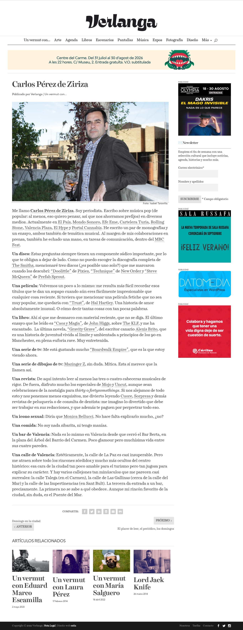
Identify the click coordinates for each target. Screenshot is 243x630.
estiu (73, 626)
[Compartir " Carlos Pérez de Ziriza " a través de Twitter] (91, 511)
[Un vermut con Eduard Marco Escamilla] (30, 561)
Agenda (71, 40)
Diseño (192, 40)
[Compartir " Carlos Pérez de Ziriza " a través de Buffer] (106, 511)
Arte (57, 40)
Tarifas (196, 625)
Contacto (208, 625)
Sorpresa (142, 396)
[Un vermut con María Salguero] (111, 561)
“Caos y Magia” (68, 323)
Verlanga (37, 94)
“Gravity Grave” (82, 329)
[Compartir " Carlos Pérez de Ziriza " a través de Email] (113, 511)
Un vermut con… (37, 40)
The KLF (131, 323)
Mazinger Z (74, 364)
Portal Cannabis (87, 228)
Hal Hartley (102, 303)
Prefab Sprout (51, 277)
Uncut (120, 385)
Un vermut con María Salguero (109, 585)
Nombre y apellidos (191, 181)
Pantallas (125, 40)
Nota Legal (50, 626)
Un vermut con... (55, 94)
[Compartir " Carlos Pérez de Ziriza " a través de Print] (120, 511)
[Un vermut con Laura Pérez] (71, 561)
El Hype (61, 228)
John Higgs (99, 323)
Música (143, 40)
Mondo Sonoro (86, 222)
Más (205, 40)
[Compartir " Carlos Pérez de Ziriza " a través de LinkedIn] (98, 511)
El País (64, 222)
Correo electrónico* (191, 168)
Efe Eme (110, 222)
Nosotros (184, 625)
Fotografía (174, 40)
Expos (157, 40)
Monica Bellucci (78, 417)
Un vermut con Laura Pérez (69, 587)
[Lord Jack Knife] (152, 561)
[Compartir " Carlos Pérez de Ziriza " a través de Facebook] (84, 511)
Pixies (83, 271)
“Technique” (103, 271)
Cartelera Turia (134, 222)
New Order (131, 271)
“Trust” (76, 303)
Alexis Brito (146, 329)
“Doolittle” (61, 271)
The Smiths (22, 266)
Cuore (126, 396)
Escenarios (105, 40)
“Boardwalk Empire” (109, 350)
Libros (87, 40)
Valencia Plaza (38, 228)
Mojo (106, 385)
